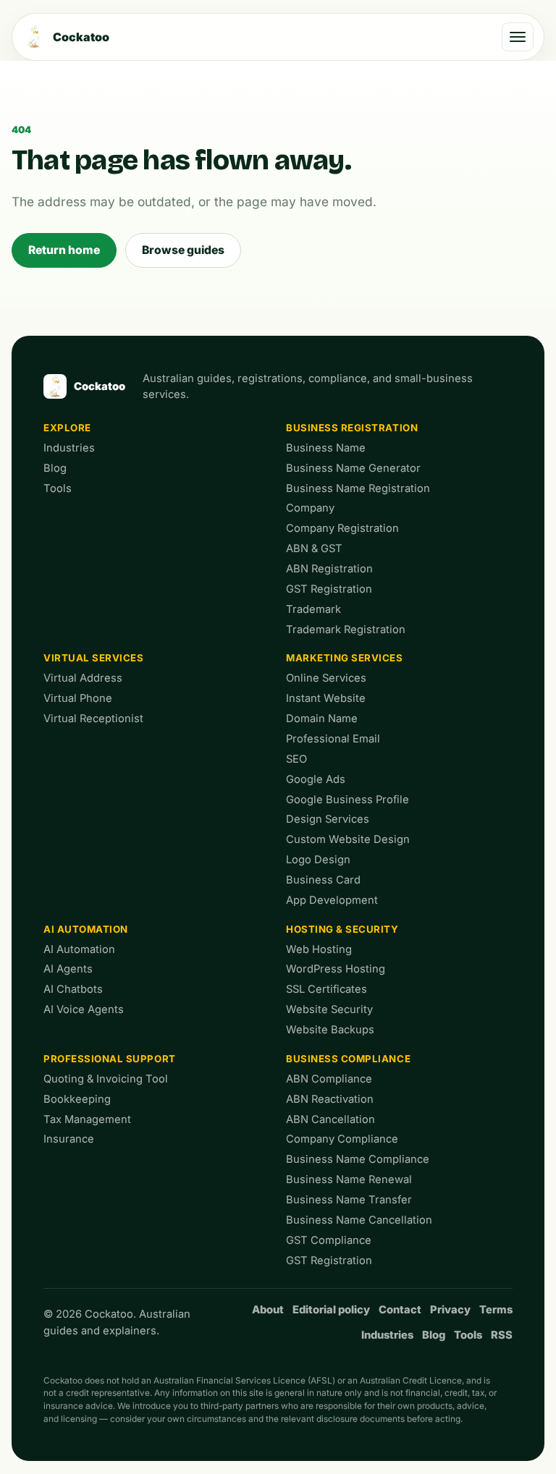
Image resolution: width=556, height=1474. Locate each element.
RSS (502, 1335)
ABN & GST (314, 548)
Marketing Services (344, 658)
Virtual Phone (77, 698)
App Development (332, 900)
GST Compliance (328, 1240)
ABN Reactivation (330, 1099)
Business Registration (352, 427)
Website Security (329, 1009)
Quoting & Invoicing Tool (105, 1078)
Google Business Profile (347, 799)
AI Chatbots (73, 989)
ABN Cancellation (330, 1119)
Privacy (450, 1309)
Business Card (323, 879)
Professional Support (109, 1058)
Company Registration (342, 528)
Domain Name (322, 718)
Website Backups (330, 1029)
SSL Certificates (326, 989)
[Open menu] (518, 36)
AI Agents (68, 968)
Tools (57, 488)
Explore (67, 427)
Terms (496, 1309)
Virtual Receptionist (93, 718)
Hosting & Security (342, 929)
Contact (400, 1309)
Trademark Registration (345, 629)
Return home (64, 250)
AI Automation (85, 929)
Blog (55, 468)
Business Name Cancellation (359, 1220)
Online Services (326, 678)
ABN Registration (329, 568)
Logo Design (318, 859)
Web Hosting (319, 949)
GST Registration (329, 589)
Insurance (68, 1138)
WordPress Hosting (335, 968)
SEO (296, 759)
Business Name (326, 447)
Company (310, 507)
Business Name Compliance (357, 1159)
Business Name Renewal (349, 1179)
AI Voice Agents (83, 1009)
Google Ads (315, 779)
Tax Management (87, 1119)
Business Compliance (348, 1058)
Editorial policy (331, 1309)
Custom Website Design (348, 839)
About (268, 1309)
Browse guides (183, 250)
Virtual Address (82, 678)
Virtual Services (93, 658)
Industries (69, 447)
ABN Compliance (329, 1078)
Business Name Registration (358, 488)
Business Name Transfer (349, 1199)
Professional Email (333, 738)
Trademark (313, 609)
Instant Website (326, 698)
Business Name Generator (353, 468)
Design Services (327, 819)
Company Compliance (342, 1138)
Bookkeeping (77, 1099)
